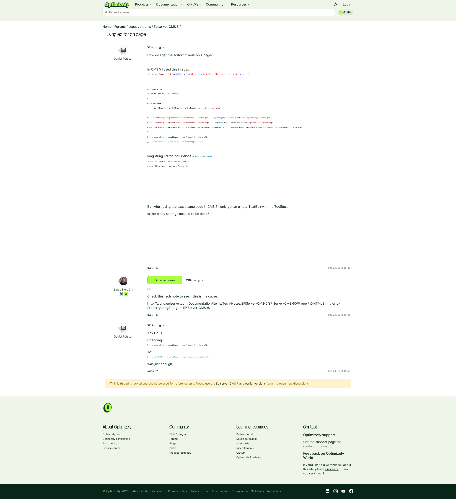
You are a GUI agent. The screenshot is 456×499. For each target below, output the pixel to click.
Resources (240, 4)
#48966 (152, 315)
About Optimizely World (148, 491)
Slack (172, 448)
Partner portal (244, 434)
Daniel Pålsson (123, 58)
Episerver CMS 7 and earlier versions (241, 383)
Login (347, 4)
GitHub (240, 452)
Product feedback (180, 452)
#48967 (152, 371)
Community (216, 4)
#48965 (152, 268)
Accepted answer (164, 280)
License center (111, 448)
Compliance (240, 491)
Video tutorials (245, 448)
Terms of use (199, 491)
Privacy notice (177, 491)
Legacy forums (139, 26)
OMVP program (178, 434)
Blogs (172, 443)
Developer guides (246, 438)
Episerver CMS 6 (166, 26)
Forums (120, 26)
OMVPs (194, 4)
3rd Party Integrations (266, 491)
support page (325, 442)
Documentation (169, 4)
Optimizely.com (112, 434)
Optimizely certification (116, 438)
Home (107, 26)
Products (143, 4)
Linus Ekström (123, 289)
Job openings (111, 443)
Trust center (220, 491)
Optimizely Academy (248, 457)
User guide (242, 443)
